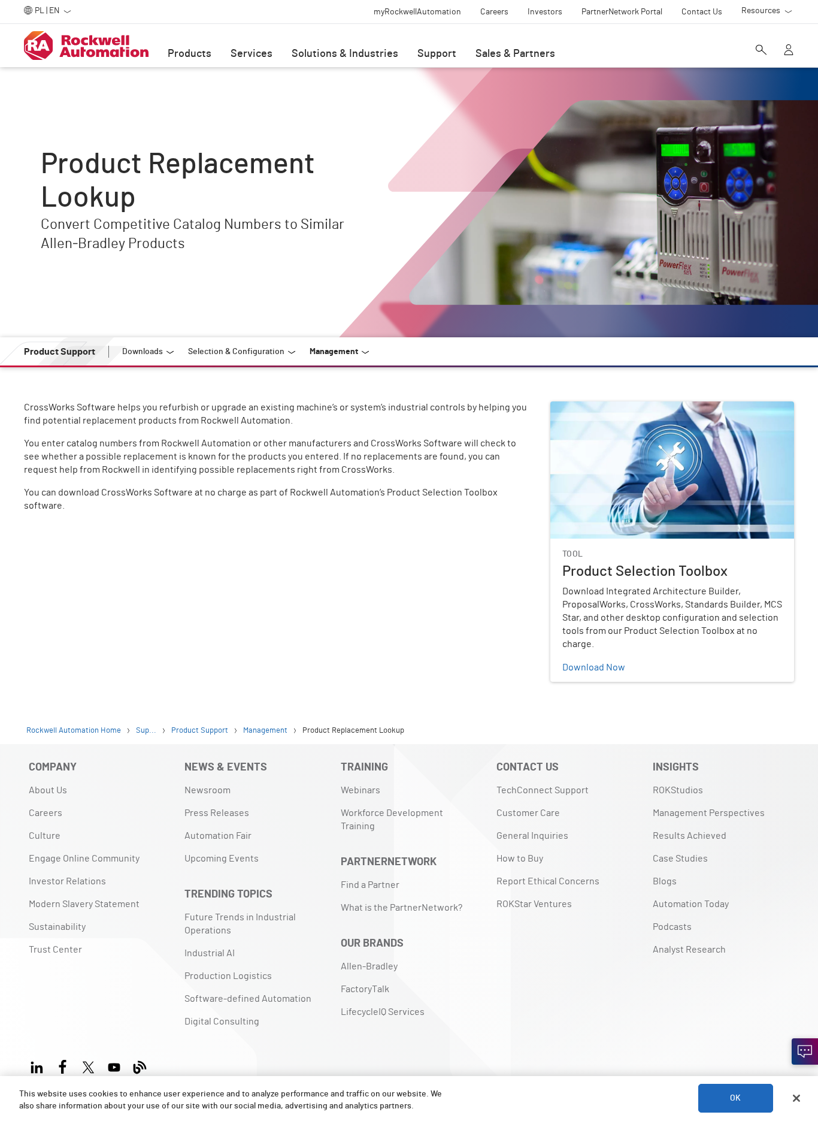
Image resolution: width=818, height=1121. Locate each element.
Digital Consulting (221, 1021)
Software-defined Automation (247, 999)
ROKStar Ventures (534, 904)
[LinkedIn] (39, 1065)
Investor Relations (67, 881)
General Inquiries (532, 836)
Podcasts (672, 927)
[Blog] (140, 1065)
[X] (88, 1065)
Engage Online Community (84, 858)
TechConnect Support (542, 790)
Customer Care (528, 813)
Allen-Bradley (369, 966)
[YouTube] (114, 1065)
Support (436, 54)
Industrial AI (209, 953)
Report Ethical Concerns (547, 881)
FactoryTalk (365, 989)
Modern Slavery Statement (84, 904)
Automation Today (691, 904)
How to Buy (519, 858)
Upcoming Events (221, 858)
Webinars (360, 790)
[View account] (788, 51)
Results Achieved (689, 836)
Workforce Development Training (392, 819)
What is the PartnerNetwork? (401, 907)
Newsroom (207, 790)
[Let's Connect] (805, 1051)
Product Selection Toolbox (605, 408)
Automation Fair (218, 836)
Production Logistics (228, 976)
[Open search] (761, 51)
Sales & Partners (515, 54)
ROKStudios (678, 790)
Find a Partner (370, 885)
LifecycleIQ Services (383, 1012)
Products (189, 54)
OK (735, 1098)
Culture (44, 836)
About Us (48, 790)
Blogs (665, 881)
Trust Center (55, 949)
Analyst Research (689, 949)
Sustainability (57, 927)
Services (251, 54)
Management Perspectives (709, 813)
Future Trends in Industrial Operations (240, 923)
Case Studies (680, 858)
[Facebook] (62, 1065)
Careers (45, 813)
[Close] (796, 1098)
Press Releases (216, 813)
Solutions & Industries (345, 54)
